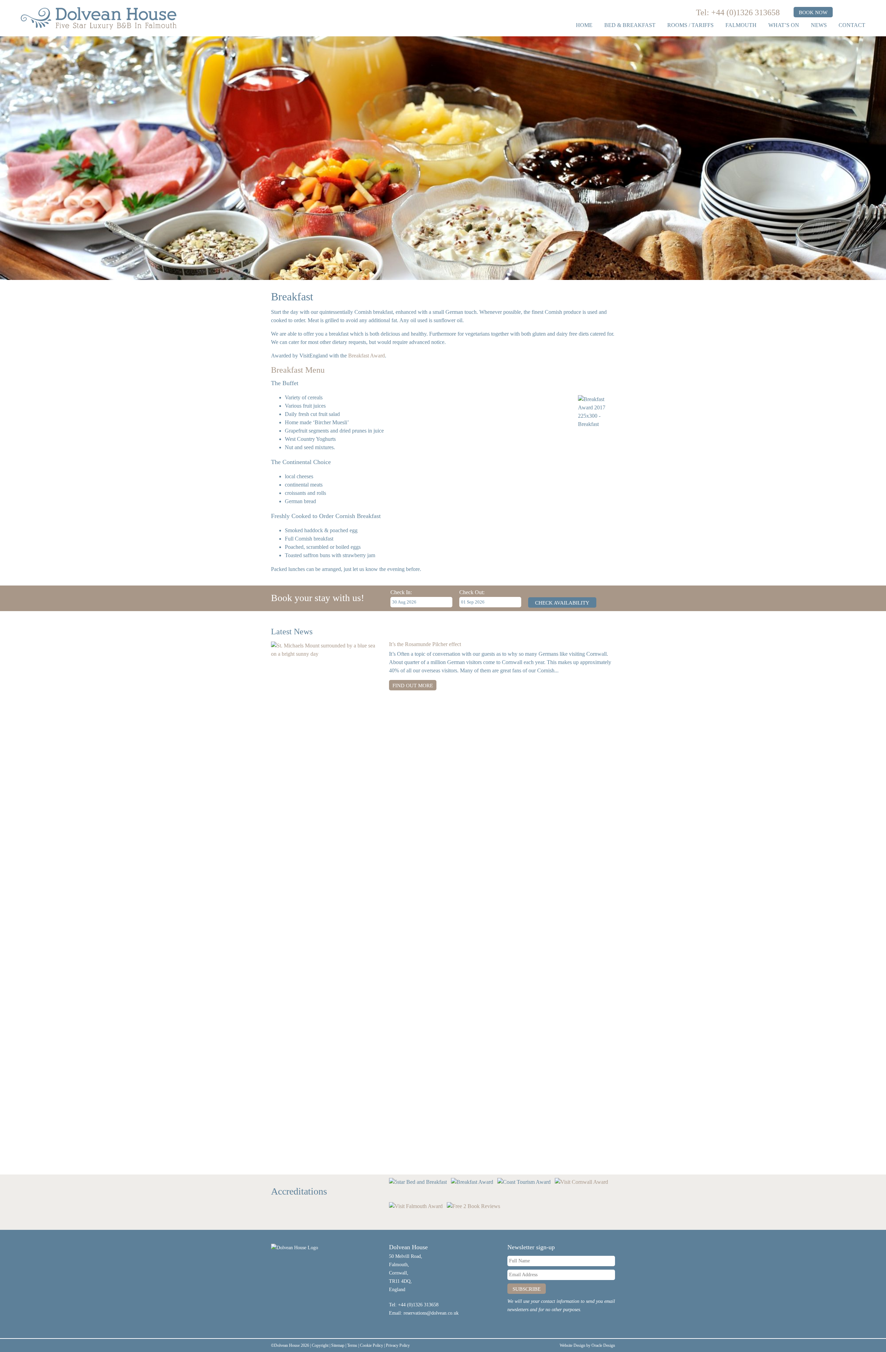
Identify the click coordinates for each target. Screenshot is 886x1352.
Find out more (412, 685)
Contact (852, 25)
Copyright (320, 1345)
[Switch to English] (842, 12)
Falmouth (741, 25)
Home (584, 25)
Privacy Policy (398, 1345)
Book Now (813, 12)
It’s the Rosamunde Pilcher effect (425, 644)
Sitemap (337, 1345)
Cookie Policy (371, 1345)
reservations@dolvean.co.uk (431, 1313)
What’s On (783, 25)
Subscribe (527, 1289)
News (819, 25)
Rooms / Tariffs (690, 25)
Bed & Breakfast (630, 25)
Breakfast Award (366, 356)
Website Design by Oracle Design (587, 1345)
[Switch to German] (859, 12)
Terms (352, 1345)
